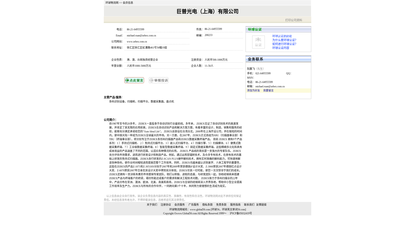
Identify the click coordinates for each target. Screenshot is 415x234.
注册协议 (166, 204)
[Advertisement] (159, 110)
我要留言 (268, 90)
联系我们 (249, 204)
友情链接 (261, 204)
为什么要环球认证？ (285, 40)
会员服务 (179, 204)
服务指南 (235, 204)
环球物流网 (111, 2)
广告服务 (193, 204)
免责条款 (221, 204)
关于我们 (152, 204)
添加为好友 (253, 90)
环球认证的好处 (282, 36)
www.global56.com (200, 209)
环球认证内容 (280, 47)
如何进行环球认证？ (285, 44)
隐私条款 (207, 204)
